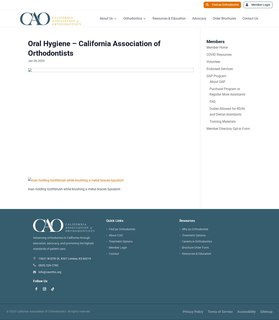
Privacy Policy (193, 312)
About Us (106, 18)
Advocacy (199, 18)
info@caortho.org (49, 272)
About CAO (116, 235)
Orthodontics (132, 18)
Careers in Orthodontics (197, 241)
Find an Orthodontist (225, 4)
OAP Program (216, 76)
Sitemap (266, 312)
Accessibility (246, 312)
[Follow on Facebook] (36, 289)
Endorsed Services (219, 69)
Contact (114, 253)
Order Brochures (224, 18)
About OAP (217, 82)
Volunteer (213, 62)
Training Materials (223, 121)
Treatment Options (121, 241)
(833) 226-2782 (48, 265)
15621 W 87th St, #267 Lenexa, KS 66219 (64, 258)
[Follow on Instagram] (44, 289)
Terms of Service (220, 312)
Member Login (260, 4)
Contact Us (250, 18)
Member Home (217, 47)
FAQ (212, 101)
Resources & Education (169, 18)
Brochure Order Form (195, 247)
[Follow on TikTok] (52, 289)
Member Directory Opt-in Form (228, 129)
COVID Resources (219, 55)
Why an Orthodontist (195, 229)
